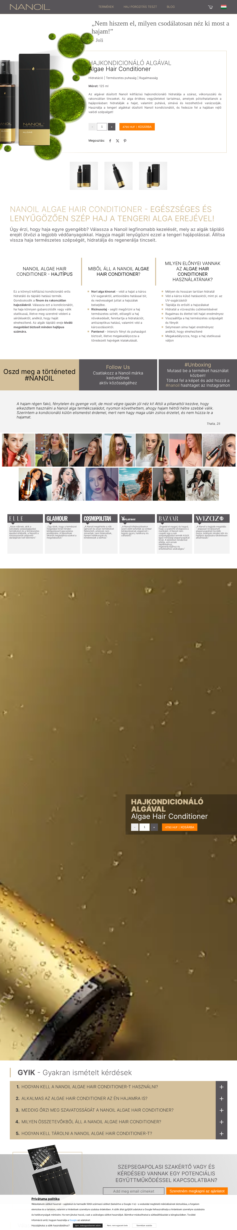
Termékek (106, 7)
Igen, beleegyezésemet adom (88, 1225)
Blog (171, 7)
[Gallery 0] (84, 176)
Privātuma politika (45, 1199)
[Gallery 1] (118, 176)
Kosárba (145, 127)
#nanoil (173, 385)
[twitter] (117, 140)
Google (73, 1220)
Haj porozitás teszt (140, 7)
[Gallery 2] (153, 176)
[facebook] (110, 140)
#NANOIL (39, 378)
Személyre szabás (144, 1225)
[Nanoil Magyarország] (30, 7)
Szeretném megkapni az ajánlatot (197, 1191)
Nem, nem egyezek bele (117, 1225)
